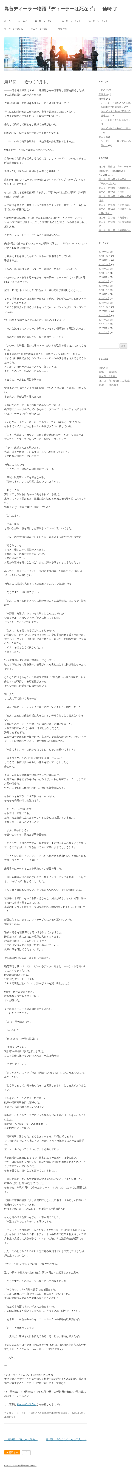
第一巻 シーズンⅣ (13, 28)
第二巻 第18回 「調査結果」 (115, 187)
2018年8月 (104, 272)
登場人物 (62, 28)
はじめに (22, 21)
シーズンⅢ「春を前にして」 (116, 119)
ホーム (7, 21)
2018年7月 (104, 277)
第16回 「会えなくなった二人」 (66, 1439)
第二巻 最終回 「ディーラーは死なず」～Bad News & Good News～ (115, 171)
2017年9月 (104, 319)
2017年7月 (104, 328)
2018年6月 (104, 281)
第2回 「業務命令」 (110, 384)
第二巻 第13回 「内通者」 (114, 217)
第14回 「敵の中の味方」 (21, 1439)
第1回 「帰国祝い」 (110, 372)
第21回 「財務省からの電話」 (115, 380)
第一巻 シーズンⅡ (71, 21)
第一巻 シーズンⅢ (98, 21)
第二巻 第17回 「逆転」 (112, 192)
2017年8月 (104, 323)
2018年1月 (104, 302)
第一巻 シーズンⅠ (44, 21)
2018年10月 (105, 264)
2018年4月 (104, 289)
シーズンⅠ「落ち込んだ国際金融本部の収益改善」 (43, 1412)
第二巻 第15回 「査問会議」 (115, 204)
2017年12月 (105, 306)
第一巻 (102, 98)
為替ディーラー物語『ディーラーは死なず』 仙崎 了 (61, 8)
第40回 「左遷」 (108, 376)
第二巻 (102, 136)
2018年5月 (104, 285)
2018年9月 (104, 268)
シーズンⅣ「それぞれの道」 (116, 128)
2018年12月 (105, 255)
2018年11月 (105, 260)
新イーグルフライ (26, 1404)
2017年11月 (105, 311)
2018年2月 (104, 298)
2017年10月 (105, 315)
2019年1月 (104, 251)
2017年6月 (104, 332)
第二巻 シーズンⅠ (40, 28)
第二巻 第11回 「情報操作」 (115, 230)
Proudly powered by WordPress (20, 1465)
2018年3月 (104, 294)
